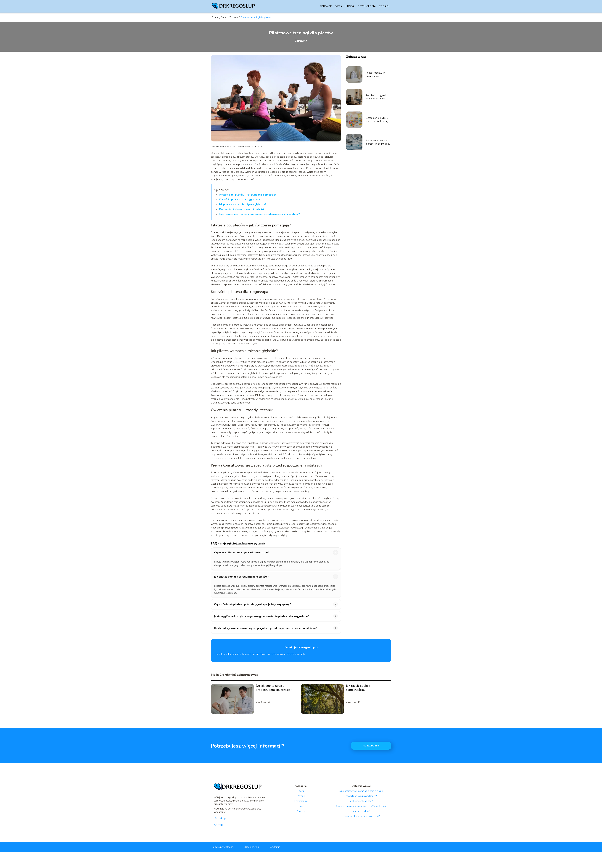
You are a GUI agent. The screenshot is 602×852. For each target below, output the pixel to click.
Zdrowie (326, 6)
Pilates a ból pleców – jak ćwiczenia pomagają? (247, 194)
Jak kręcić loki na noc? (361, 801)
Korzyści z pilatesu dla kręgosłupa (239, 199)
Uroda (350, 6)
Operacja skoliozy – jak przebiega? (361, 816)
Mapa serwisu (251, 847)
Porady (384, 6)
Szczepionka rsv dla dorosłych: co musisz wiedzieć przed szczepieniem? (377, 142)
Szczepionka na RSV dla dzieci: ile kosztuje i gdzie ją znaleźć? (378, 119)
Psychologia (367, 6)
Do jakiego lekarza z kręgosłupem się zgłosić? (274, 688)
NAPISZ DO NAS (371, 745)
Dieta (338, 6)
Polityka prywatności (222, 847)
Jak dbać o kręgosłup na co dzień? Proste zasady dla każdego (377, 97)
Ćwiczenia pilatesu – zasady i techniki (241, 209)
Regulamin (274, 847)
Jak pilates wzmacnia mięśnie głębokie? (242, 204)
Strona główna (219, 17)
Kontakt (219, 825)
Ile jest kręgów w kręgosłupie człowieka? (375, 74)
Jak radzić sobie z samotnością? (358, 688)
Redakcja (220, 818)
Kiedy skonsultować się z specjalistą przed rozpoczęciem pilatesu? (259, 214)
